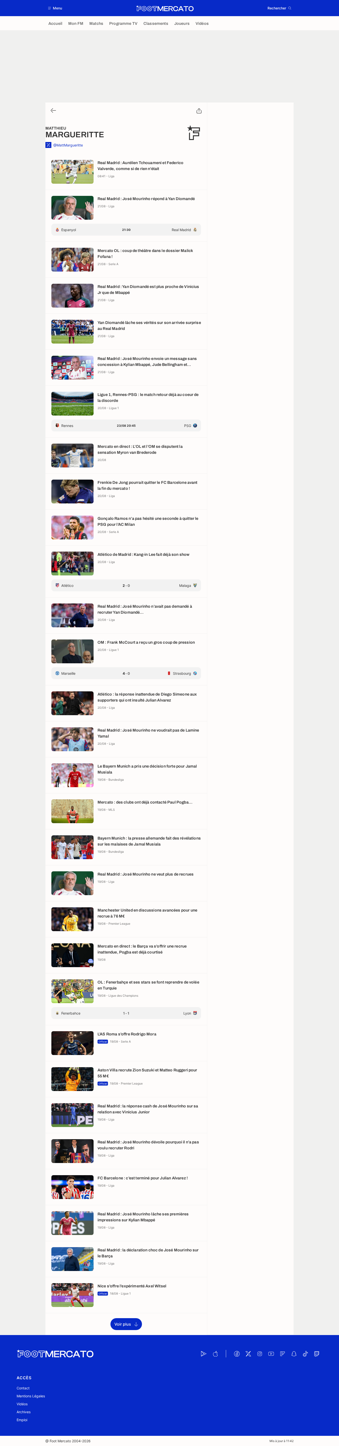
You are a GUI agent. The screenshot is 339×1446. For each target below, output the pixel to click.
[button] (55, 8)
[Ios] (215, 1353)
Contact (23, 1388)
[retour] (52, 111)
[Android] (203, 1353)
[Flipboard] (282, 1353)
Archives (24, 1412)
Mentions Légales (31, 1396)
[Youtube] (271, 1353)
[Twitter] (248, 1353)
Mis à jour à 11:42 (282, 1441)
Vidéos (22, 1404)
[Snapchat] (294, 1353)
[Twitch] (316, 1353)
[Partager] (199, 111)
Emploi (22, 1420)
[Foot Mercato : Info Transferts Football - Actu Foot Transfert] (165, 8)
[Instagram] (259, 1353)
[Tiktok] (305, 1353)
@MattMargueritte (68, 145)
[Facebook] (236, 1353)
